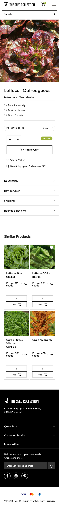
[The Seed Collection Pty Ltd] (19, 3)
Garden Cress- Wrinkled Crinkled (15, 343)
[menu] (54, 14)
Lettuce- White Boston (41, 275)
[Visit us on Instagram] (16, 476)
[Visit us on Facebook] (7, 476)
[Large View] (29, 51)
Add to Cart (32, 149)
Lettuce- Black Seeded (15, 275)
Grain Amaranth (42, 340)
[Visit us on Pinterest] (24, 476)
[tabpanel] (29, 51)
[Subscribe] (51, 465)
